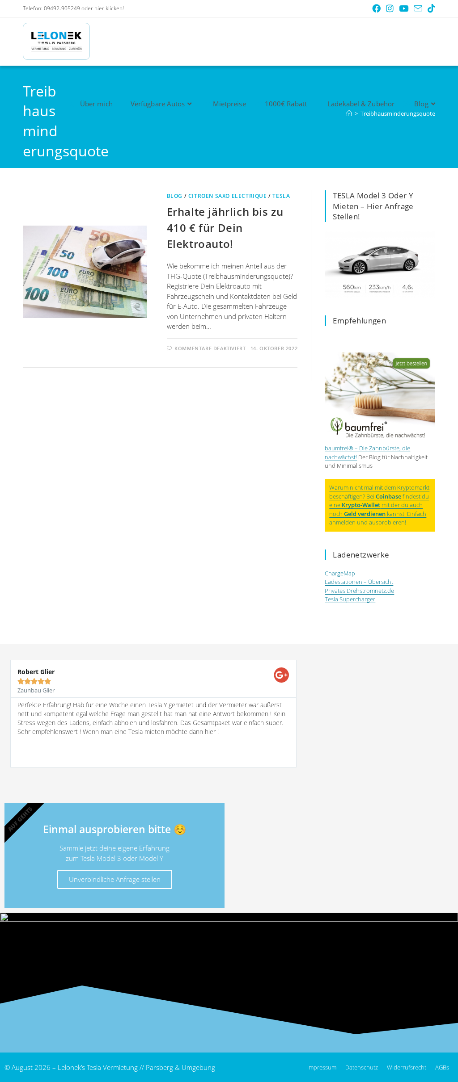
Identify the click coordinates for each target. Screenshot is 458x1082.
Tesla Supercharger (350, 599)
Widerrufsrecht (406, 1067)
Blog (174, 196)
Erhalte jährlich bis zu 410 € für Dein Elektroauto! (225, 227)
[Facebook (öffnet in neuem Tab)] (376, 8)
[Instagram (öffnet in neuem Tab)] (389, 8)
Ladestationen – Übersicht (359, 582)
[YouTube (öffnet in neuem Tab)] (403, 8)
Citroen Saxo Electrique (227, 196)
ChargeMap (340, 573)
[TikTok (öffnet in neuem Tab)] (430, 8)
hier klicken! (109, 8)
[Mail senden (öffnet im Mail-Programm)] (418, 8)
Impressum (321, 1067)
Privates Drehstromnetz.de (359, 591)
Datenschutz (361, 1067)
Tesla (281, 196)
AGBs (442, 1067)
